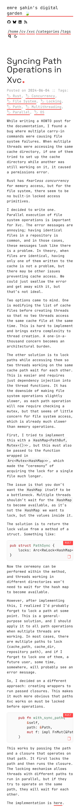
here (58, 803)
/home (13, 31)
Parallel (21, 112)
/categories (47, 31)
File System (24, 101)
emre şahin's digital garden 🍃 (32, 10)
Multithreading (46, 107)
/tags (65, 31)
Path (17, 107)
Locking (54, 101)
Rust (17, 96)
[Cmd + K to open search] (9, 36)
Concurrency (43, 96)
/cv (22, 31)
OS (42, 112)
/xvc (30, 31)
